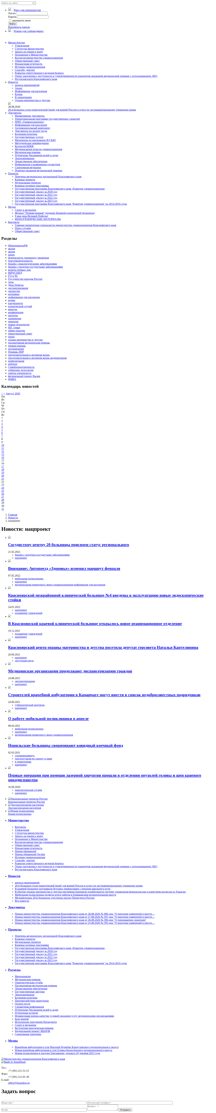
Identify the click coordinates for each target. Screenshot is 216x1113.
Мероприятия (23, 976)
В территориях (23, 97)
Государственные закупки (30, 991)
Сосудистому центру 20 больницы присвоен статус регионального (68, 544)
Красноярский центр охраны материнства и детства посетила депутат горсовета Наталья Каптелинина (103, 647)
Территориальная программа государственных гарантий (47, 118)
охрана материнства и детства (25, 339)
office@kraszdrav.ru (19, 1082)
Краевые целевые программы (32, 185)
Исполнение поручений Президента (36, 1022)
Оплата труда (22, 1003)
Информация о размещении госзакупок (37, 164)
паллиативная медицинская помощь (29, 342)
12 (2, 451)
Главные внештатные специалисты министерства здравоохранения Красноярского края (65, 225)
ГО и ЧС (13, 275)
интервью (13, 294)
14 (2, 457)
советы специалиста (19, 373)
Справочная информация (29, 1006)
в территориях (23, 761)
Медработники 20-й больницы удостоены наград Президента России (54, 897)
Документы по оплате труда (31, 131)
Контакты (13, 222)
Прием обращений (25, 851)
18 (2, 469)
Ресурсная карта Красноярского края (36, 79)
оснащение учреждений (28, 613)
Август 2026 (13, 393)
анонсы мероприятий (27, 85)
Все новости (22, 900)
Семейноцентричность (21, 367)
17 (2, 466)
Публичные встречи (26, 1012)
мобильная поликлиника (29, 578)
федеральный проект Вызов (24, 376)
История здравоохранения (30, 66)
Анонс (18, 88)
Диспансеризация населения (24, 807)
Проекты (13, 173)
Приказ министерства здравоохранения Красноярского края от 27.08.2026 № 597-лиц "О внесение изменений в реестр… (85, 916)
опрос (11, 336)
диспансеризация (18, 288)
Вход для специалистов (27, 10)
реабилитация (16, 361)
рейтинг (13, 364)
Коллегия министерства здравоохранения (39, 57)
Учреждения (22, 45)
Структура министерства (29, 48)
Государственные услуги (29, 137)
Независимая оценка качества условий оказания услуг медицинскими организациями (64, 1015)
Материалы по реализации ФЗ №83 (35, 140)
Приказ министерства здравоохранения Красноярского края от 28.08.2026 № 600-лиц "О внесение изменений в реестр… (85, 913)
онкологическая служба (28, 790)
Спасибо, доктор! (25, 69)
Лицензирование (24, 158)
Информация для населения (31, 91)
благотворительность (20, 260)
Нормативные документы (30, 115)
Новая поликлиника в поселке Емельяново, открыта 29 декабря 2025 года (57, 1053)
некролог (13, 321)
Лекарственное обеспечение (31, 161)
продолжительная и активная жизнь (29, 354)
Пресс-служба (23, 228)
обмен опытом (16, 330)
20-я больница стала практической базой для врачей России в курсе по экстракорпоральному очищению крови (72, 109)
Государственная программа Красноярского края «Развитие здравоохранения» (60, 188)
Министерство (16, 42)
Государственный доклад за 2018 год (36, 191)
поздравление (16, 348)
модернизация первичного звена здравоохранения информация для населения (60, 584)
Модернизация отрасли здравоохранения (38, 149)
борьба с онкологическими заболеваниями (32, 263)
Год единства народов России (25, 279)
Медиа (12, 206)
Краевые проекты (25, 179)
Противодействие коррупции (32, 1000)
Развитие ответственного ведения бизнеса (39, 73)
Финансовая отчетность (28, 63)
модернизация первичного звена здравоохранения (44, 734)
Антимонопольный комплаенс (32, 128)
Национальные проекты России (26, 801)
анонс (11, 254)
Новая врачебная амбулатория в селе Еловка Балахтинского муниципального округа (63, 1050)
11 (2, 448)
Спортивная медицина (28, 167)
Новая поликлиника (19, 814)
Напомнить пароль (19, 27)
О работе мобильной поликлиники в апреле (48, 718)
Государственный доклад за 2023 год (36, 200)
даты (11, 282)
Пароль (12, 16)
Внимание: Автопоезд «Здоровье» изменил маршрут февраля (64, 568)
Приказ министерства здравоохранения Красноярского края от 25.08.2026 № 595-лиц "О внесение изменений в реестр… (85, 923)
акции (11, 248)
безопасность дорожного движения (28, 257)
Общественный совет (27, 60)
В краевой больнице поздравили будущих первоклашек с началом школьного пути (62, 888)
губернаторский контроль (30, 705)
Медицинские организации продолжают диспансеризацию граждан (70, 671)
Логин (12, 13)
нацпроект (21, 557)
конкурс (12, 309)
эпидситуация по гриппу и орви (33, 758)
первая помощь (17, 345)
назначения (14, 318)
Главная (12, 514)
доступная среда (24, 660)
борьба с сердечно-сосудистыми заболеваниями (35, 266)
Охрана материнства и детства (32, 100)
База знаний (22, 1019)
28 (2, 499)
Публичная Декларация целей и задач (36, 155)
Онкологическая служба (29, 982)
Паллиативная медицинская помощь (36, 985)
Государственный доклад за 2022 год (36, 197)
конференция (15, 312)
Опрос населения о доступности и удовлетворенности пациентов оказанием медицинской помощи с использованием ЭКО (86, 76)
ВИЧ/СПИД (15, 272)
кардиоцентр (15, 303)
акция (11, 251)
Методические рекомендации (32, 143)
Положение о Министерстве (31, 54)
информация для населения (24, 297)
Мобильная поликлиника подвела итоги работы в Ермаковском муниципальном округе (65, 894)
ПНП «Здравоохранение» (29, 121)
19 (2, 472)
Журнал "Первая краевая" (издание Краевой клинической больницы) (55, 213)
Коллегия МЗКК (24, 146)
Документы (14, 112)
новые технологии (19, 324)
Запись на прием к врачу (29, 51)
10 (2, 445)
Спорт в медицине (25, 210)
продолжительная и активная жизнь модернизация (37, 357)
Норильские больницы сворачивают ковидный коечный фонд (65, 745)
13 (2, 454)
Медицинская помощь (27, 152)
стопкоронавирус (25, 755)
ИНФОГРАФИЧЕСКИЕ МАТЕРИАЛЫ (38, 219)
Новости (13, 82)
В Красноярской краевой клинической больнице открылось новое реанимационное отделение (95, 623)
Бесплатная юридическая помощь (34, 1028)
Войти (12, 24)
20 (2, 475)
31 (2, 508)
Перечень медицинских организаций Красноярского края (48, 176)
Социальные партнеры (28, 1034)
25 (2, 490)
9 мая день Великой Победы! (31, 216)
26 (2, 493)
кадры (11, 300)
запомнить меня (21, 20)
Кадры (18, 94)
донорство (14, 291)
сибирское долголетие (21, 370)
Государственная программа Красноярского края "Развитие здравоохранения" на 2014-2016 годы (71, 203)
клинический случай (20, 306)
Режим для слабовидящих (29, 31)
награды (13, 315)
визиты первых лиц (19, 269)
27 (2, 496)
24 (2, 487)
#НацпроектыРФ (18, 245)
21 (2, 478)
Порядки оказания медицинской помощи (38, 170)
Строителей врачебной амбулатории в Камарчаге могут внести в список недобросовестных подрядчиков (104, 695)
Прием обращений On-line (30, 854)
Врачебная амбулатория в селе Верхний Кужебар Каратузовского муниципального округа (67, 1047)
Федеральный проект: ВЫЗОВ (32, 1031)
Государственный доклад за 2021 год (36, 194)
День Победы (16, 285)
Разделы (14, 970)
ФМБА (12, 379)
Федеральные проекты (28, 182)
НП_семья (14, 327)
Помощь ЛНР (16, 351)
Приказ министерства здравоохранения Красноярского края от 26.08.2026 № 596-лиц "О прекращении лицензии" (80, 919)
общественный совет (20, 333)
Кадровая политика (26, 134)
